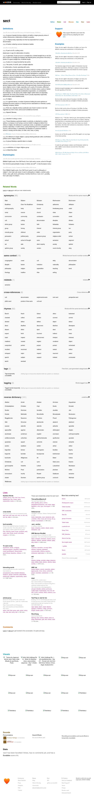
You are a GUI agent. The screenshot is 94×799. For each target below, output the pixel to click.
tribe (38, 272)
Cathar (71, 458)
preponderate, (22, 574)
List (65, 22)
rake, (7, 612)
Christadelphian (9, 406)
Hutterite (23, 466)
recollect (7, 349)
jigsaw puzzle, (35, 571)
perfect (23, 345)
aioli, (10, 515)
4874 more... (41, 564)
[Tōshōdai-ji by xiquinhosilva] (82, 693)
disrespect (72, 325)
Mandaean (72, 466)
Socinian (23, 477)
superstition (40, 268)
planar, (41, 503)
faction (23, 224)
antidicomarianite (10, 438)
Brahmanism (56, 200)
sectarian (7, 285)
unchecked (72, 357)
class (54, 212)
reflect (70, 349)
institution (39, 264)
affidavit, (49, 540)
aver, (46, 504)
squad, (13, 531)
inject (6, 337)
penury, (10, 497)
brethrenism (56, 454)
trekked (55, 357)
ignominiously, (7, 553)
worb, (53, 517)
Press (19, 783)
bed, (10, 612)
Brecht (7, 313)
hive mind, (50, 591)
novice (12, 501)
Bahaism (39, 200)
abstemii (55, 422)
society (55, 244)
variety (23, 248)
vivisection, (38, 528)
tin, (53, 617)
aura (54, 592)
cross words (7, 512)
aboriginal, (38, 539)
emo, (19, 515)
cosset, (45, 607)
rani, (4, 517)
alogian (71, 430)
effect (22, 329)
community (24, 216)
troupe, (17, 531)
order (38, 232)
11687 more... (9, 578)
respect (39, 353)
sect (64, 37)
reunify (23, 473)
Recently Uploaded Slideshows (61, 130)
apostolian (8, 442)
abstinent (71, 422)
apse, (4, 515)
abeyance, (53, 560)
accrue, (54, 539)
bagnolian (8, 450)
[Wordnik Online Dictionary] (7, 2)
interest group (57, 228)
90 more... (22, 612)
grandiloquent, (11, 551)
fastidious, (40, 608)
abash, (41, 607)
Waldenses (8, 481)
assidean (23, 446)
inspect (23, 337)
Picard (55, 418)
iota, (12, 499)
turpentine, (34, 547)
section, (43, 528)
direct (6, 325)
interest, (50, 619)
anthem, (45, 503)
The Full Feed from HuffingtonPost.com (63, 84)
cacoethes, (16, 549)
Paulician (39, 418)
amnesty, (46, 547)
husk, (16, 497)
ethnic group (8, 224)
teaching (55, 268)
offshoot (23, 232)
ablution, (45, 562)
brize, (12, 573)
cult (6, 220)
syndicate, (22, 531)
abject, (33, 539)
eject (38, 329)
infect (70, 333)
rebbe (70, 470)
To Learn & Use (8, 546)
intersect (71, 337)
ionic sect (55, 297)
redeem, (53, 569)
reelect (55, 349)
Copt (38, 406)
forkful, (33, 517)
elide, (33, 503)
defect (22, 321)
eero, (7, 515)
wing (70, 248)
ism (70, 228)
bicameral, (16, 574)
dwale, (46, 592)
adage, (48, 560)
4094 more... (43, 542)
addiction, (34, 540)
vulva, (39, 506)
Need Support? (66, 783)
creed (70, 216)
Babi (6, 200)
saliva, (19, 499)
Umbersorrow (35, 512)
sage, (33, 607)
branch (39, 208)
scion (38, 240)
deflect (39, 321)
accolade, (43, 560)
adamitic (23, 426)
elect (54, 329)
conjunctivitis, (6, 501)
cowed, (5, 551)
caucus (23, 212)
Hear (82, 22)
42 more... (13, 535)
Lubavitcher (56, 466)
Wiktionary (8, 134)
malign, (45, 608)
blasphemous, (7, 499)
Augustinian (72, 402)
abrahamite (40, 422)
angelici (39, 434)
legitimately (41, 553)
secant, (52, 528)
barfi (32, 546)
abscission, (44, 539)
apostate (71, 438)
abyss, (54, 562)
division (71, 220)
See (77, 22)
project (39, 345)
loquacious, (14, 553)
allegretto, (13, 576)
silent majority (41, 244)
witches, (43, 589)
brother (71, 454)
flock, (11, 610)
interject (55, 337)
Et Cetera (64, 778)
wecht (6, 361)
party (70, 232)
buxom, (23, 497)
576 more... (49, 610)
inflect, (39, 519)
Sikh (6, 422)
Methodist (24, 414)
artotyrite (71, 442)
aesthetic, (44, 540)
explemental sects (42, 297)
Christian (23, 406)
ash (32, 556)
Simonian (23, 422)
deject (54, 321)
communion (8, 216)
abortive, (50, 562)
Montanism (72, 414)
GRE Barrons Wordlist (38, 533)
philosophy (8, 268)
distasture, (22, 573)
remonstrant (8, 473)
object (70, 341)
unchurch (55, 477)
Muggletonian (9, 418)
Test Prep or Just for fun (39, 598)
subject (23, 357)
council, (16, 533)
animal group (7, 598)
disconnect (40, 325)
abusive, (49, 539)
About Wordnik (22, 780)
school (7, 240)
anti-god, (33, 589)
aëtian (70, 446)
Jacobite (55, 410)
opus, (42, 506)
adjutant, (39, 540)
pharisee (55, 470)
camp (6, 212)
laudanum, (6, 574)
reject (22, 353)
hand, (38, 617)
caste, (4, 533)
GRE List (34, 567)
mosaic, (15, 499)
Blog (33, 780)
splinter (71, 244)
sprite (41, 610)
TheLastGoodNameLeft (38, 499)
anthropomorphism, (8, 549)
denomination (41, 220)
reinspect (7, 353)
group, (15, 610)
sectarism (55, 240)
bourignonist (40, 454)
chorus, (45, 571)
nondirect (55, 341)
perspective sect (73, 297)
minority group (9, 232)
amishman (24, 434)
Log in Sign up (86, 2)
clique (70, 212)
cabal (70, 208)
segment (71, 240)
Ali (37, 458)
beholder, (38, 589)
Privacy (63, 788)
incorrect (39, 333)
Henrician (23, 410)
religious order (57, 236)
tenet (70, 268)
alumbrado (8, 434)
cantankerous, (23, 549)
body (22, 208)
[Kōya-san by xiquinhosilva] (64, 657)
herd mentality (7, 524)
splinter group (9, 248)
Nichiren (7, 470)
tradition (23, 272)
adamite (39, 426)
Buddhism (8, 204)
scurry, (13, 612)
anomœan (56, 434)
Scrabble (6, 755)
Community (16, 2)
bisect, (33, 528)
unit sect (39, 301)
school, (22, 610)
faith (38, 224)
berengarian (40, 450)
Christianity (40, 204)
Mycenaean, (38, 619)
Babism (23, 200)
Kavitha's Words (8, 496)
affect (54, 313)
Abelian (7, 402)
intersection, (34, 529)
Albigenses (24, 458)
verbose (19, 553)
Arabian (39, 402)
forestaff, (16, 573)
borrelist (23, 454)
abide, (41, 562)
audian (39, 446)
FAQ (19, 788)
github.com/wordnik (52, 783)
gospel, (33, 573)
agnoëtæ (71, 426)
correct (71, 317)
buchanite (8, 458)
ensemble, (48, 569)
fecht (22, 333)
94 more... (16, 517)
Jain (70, 410)
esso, (13, 515)
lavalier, (38, 610)
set (6, 244)
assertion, (47, 551)
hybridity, (37, 503)
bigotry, (37, 607)
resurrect (55, 353)
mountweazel (39, 520)
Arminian (55, 402)
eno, (16, 515)
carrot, (50, 617)
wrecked (23, 361)
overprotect (8, 345)
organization (56, 232)
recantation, (39, 573)
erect (70, 329)
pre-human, (49, 589)
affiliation (71, 204)
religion (23, 268)
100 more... (19, 501)
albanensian (40, 430)
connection (56, 216)
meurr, (44, 517)
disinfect (55, 325)
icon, (24, 515)
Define (52, 22)
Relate (59, 22)
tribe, (4, 531)
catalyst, (5, 497)
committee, (21, 533)
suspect (39, 357)
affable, (37, 562)
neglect (39, 341)
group (6, 228)
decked (7, 321)
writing (55, 272)
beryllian (55, 450)
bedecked (71, 313)
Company (21, 778)
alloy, (32, 542)
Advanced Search (66, 793)
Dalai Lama (56, 462)
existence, (50, 592)
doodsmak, (49, 517)
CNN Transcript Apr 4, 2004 (61, 104)
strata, (50, 504)
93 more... (36, 621)
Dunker (7, 410)
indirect (55, 333)
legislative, (34, 506)
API (48, 780)
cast (16, 612)
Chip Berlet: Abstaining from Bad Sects (63, 53)
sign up (10, 190)
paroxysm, (49, 608)
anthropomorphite (74, 434)
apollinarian (56, 438)
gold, (43, 619)
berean (23, 450)
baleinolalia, (38, 517)
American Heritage (12, 738)
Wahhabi (71, 477)
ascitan (7, 446)
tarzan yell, (44, 519)
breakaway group (58, 208)
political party (24, 236)
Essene (71, 462)
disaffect (23, 325)
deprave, (49, 607)
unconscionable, (35, 551)
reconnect (24, 349)
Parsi (22, 470)
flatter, (50, 547)
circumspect (47, 506)
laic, (7, 517)
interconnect (40, 337)
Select (38, 313)
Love (88, 22)
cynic (38, 462)
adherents (56, 204)
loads (53, 619)
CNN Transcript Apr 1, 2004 (61, 114)
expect (7, 333)
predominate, (6, 576)
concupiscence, (7, 573)
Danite (55, 406)
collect (23, 317)
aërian (54, 446)
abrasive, (33, 560)
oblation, (37, 569)
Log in (5, 190)
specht (7, 357)
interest (39, 228)
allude (36, 542)
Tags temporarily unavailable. (10, 374)
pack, (18, 610)
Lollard (39, 466)
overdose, (41, 592)
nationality (56, 264)
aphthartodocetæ (42, 438)
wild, (46, 619)
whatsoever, (34, 553)
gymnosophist (9, 466)
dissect (7, 329)
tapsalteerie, (6, 547)
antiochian (24, 438)
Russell (39, 473)
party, (26, 531)
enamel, (42, 569)
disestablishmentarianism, (38, 504)
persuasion (8, 236)
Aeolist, (12, 547)
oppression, (45, 549)
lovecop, (49, 519)
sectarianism (45, 573)
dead (33, 578)
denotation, (40, 547)
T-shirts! (20, 790)
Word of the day (26, 2)
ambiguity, (16, 547)
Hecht (22, 313)
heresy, (33, 569)
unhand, (33, 520)
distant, (47, 617)
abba (9, 517)
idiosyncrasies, (18, 551)
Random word (37, 2)
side (22, 244)
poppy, (33, 619)
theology (7, 272)
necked (23, 341)
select (70, 353)
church (39, 212)
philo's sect (8, 301)
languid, (33, 610)
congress (5, 535)
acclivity (33, 564)
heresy (23, 228)
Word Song (35, 614)
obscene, (33, 549)
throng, (12, 533)
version (39, 248)
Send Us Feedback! (67, 780)
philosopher (72, 264)
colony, (26, 610)
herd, (8, 610)
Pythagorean (72, 418)
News (34, 778)
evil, (26, 515)
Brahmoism (72, 200)
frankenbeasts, (43, 591)
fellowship (55, 224)
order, (8, 533)
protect (55, 345)
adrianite (55, 426)
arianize (55, 442)
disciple (7, 264)
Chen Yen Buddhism (27, 204)
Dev (48, 778)
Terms (63, 785)
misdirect (7, 341)
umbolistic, (34, 519)
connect (55, 317)
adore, (33, 562)
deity (54, 260)
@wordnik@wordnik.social (39, 788)
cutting (23, 220)
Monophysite (56, 414)
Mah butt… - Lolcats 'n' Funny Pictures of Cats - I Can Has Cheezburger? (71, 75)
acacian (7, 426)
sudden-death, (35, 591)
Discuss (71, 22)
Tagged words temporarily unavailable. (12, 389)
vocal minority (57, 248)
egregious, (34, 608)
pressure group (41, 236)
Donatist (71, 406)
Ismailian (39, 410)
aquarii (23, 442)
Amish (23, 402)
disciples (55, 220)
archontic (39, 442)
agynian (23, 430)
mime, (41, 571)
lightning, (34, 617)
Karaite (7, 414)
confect (39, 317)
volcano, (42, 617)
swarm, (5, 610)
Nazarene (24, 418)
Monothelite (40, 414)
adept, (53, 504)
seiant (25, 576)
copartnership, (20, 576)
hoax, (19, 497)
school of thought (26, 240)
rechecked (72, 345)
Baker (54, 458)
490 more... (49, 520)
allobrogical (56, 430)
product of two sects (26, 301)
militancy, (42, 551)
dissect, (48, 528)
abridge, (38, 560)
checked (7, 317)
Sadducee (56, 473)
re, (22, 515)
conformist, (50, 571)
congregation (8, 260)
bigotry (71, 450)
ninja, (13, 497)
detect (70, 321)
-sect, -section (35, 524)
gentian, (11, 574)
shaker (7, 477)
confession (40, 216)
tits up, (53, 519)
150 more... (50, 553)
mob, (4, 612)
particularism (40, 470)
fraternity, (8, 531)
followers (71, 224)
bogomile (7, 454)
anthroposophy (9, 208)
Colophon (20, 785)
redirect (39, 349)
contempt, (39, 549)
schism (71, 236)
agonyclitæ (8, 430)
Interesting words (8, 567)
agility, (53, 540)
